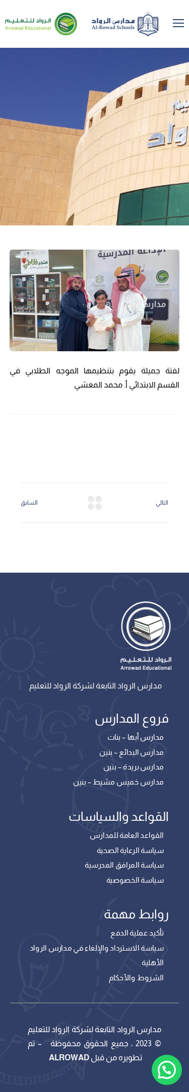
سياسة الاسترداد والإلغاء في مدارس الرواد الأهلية (97, 955)
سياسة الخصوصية (135, 880)
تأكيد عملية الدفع (136, 933)
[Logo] (125, 24)
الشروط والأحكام (136, 978)
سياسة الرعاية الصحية (130, 850)
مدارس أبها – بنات (135, 737)
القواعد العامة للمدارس (126, 835)
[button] (167, 1070)
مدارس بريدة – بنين (133, 767)
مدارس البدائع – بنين (131, 752)
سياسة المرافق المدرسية (124, 865)
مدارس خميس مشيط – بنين (118, 781)
